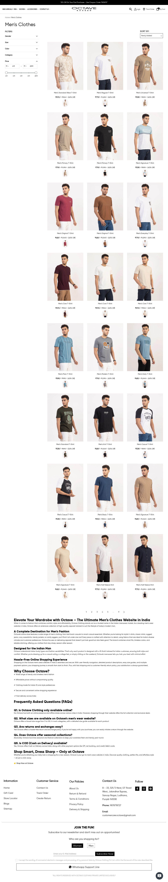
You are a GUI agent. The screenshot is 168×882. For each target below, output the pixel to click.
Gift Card (8, 793)
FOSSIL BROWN (105, 243)
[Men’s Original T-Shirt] (65, 206)
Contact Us (42, 787)
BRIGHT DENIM (105, 525)
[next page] (124, 612)
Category (8, 55)
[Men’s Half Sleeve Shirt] (105, 558)
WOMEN (22, 9)
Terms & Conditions (79, 799)
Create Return (44, 798)
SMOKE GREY (105, 384)
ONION (65, 243)
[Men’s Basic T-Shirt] (105, 488)
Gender (8, 36)
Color (7, 49)
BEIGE (65, 103)
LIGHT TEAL (65, 384)
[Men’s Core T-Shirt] (65, 277)
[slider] (6, 73)
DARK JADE (145, 384)
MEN (15, 9)
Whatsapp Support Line (85, 867)
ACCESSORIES (32, 9)
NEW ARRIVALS (7, 9)
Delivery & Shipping (79, 809)
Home (7, 17)
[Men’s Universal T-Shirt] (145, 66)
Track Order (42, 793)
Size (6, 42)
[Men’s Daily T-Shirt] (145, 347)
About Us (74, 788)
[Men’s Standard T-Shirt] (65, 417)
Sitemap (8, 808)
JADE (145, 173)
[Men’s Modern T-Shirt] (105, 347)
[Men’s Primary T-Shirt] (65, 136)
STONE (145, 103)
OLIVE (65, 454)
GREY (65, 173)
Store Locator (10, 798)
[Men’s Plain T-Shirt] (65, 347)
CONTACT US (44, 9)
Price (7, 61)
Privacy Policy (76, 804)
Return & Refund (77, 793)
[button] (151, 34)
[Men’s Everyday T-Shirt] (145, 206)
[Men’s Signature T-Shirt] (145, 136)
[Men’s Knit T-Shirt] (105, 417)
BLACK (105, 173)
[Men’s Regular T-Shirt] (105, 66)
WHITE (105, 103)
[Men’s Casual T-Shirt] (145, 417)
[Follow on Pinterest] (150, 789)
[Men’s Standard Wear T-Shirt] (65, 66)
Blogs (6, 803)
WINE (65, 314)
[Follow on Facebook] (137, 789)
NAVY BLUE (65, 525)
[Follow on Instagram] (144, 789)
